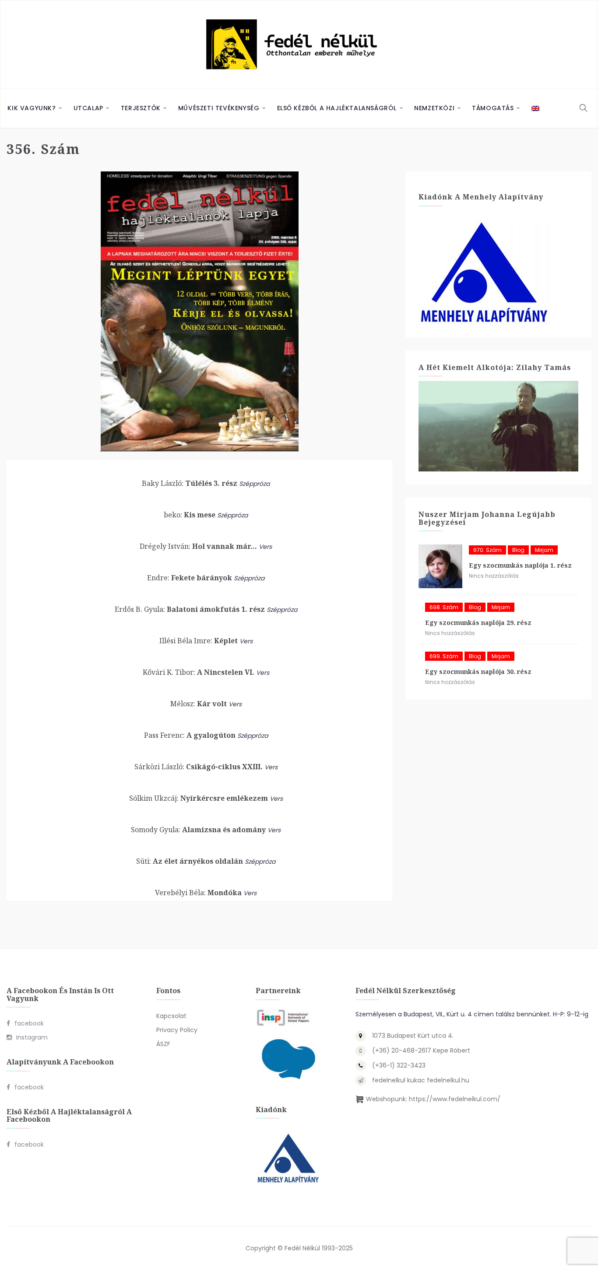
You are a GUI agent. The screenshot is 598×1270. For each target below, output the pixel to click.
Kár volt (198, 703)
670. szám (487, 550)
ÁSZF (163, 1044)
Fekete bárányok (189, 578)
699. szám (443, 656)
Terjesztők (141, 108)
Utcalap (88, 108)
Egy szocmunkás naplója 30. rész (478, 671)
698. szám (443, 607)
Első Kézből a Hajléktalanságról (337, 108)
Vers (265, 546)
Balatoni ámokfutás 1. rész (190, 609)
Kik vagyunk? (31, 108)
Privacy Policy (176, 1030)
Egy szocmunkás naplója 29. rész (478, 622)
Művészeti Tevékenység (219, 108)
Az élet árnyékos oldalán (189, 861)
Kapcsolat (171, 1016)
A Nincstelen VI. (198, 672)
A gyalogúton (190, 735)
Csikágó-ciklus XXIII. (198, 766)
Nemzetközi (434, 108)
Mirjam (544, 550)
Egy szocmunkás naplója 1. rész (520, 565)
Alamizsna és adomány (198, 829)
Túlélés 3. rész (189, 483)
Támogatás (493, 108)
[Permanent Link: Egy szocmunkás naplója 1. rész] (440, 566)
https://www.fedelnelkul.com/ (454, 1099)
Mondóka (198, 892)
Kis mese (189, 515)
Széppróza (254, 483)
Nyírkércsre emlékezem (198, 798)
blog (518, 550)
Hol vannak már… (198, 546)
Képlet (198, 640)
